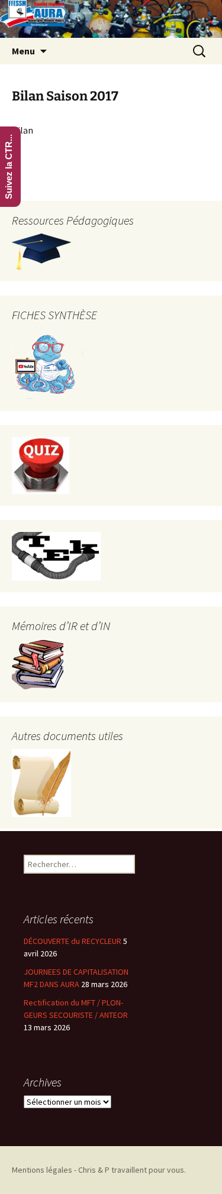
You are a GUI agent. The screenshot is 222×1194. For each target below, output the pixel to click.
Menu (23, 51)
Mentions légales (42, 1169)
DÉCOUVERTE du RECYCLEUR (72, 941)
